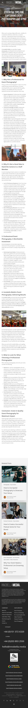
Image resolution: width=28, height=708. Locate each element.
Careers (3, 621)
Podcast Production (8, 521)
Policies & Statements (7, 614)
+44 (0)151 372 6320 (14, 631)
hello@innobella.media (14, 646)
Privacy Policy (19, 694)
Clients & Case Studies (7, 612)
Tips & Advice (18, 8)
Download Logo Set (6, 619)
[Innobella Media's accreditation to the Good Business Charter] (14, 657)
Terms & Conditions (10, 694)
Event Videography (8, 557)
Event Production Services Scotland (14, 688)
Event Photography (18, 621)
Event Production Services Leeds (14, 685)
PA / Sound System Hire (19, 614)
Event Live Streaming (19, 612)
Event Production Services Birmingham (14, 682)
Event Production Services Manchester (14, 675)
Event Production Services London (14, 678)
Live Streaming (16, 557)
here (23, 341)
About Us (4, 610)
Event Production (18, 610)
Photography (10, 8)
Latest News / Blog (6, 616)
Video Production (14, 559)
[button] (2, 2)
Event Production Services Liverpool (14, 672)
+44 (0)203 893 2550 (14, 641)
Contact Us (4, 623)
